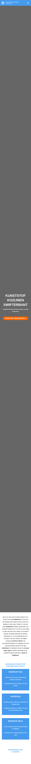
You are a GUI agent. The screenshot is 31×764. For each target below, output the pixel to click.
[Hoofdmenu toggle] (28, 3)
